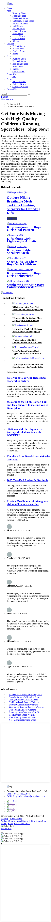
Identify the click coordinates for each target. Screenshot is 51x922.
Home (9, 8)
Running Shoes (19, 13)
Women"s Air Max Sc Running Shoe (25, 694)
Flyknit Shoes (18, 46)
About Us (11, 74)
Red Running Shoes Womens (22, 715)
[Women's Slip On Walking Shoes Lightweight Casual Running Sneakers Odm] (23, 314)
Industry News (19, 81)
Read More (12, 219)
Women (10, 43)
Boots (15, 54)
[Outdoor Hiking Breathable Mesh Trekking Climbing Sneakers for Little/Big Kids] (16, 192)
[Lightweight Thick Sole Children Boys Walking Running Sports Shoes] (22, 325)
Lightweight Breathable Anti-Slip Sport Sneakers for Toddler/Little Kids (27, 367)
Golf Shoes (17, 26)
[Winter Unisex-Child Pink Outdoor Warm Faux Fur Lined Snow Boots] (22, 336)
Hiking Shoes (35, 821)
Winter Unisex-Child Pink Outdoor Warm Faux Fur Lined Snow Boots (27, 342)
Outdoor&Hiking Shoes (23, 21)
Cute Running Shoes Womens (22, 710)
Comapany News (20, 86)
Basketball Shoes (20, 18)
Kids (9, 56)
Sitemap (4, 818)
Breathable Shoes (22, 823)
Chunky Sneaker (19, 31)
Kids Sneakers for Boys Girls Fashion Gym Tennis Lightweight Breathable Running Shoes (27, 309)
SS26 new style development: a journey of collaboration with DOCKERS (24, 432)
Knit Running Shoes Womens (22, 717)
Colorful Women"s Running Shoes (24, 697)
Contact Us (12, 89)
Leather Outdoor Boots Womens (23, 705)
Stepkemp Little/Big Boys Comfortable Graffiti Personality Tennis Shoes (25, 287)
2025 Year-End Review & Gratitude (27, 480)
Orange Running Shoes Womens (23, 699)
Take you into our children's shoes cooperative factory (26, 379)
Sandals (15, 69)
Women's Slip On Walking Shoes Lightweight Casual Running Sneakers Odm (27, 320)
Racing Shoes (18, 28)
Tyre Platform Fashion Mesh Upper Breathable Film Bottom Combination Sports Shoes (26, 353)
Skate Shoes (17, 33)
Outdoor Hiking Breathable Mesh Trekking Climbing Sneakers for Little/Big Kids (23, 205)
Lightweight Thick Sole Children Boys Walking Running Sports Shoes (27, 331)
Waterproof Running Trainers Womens (26, 707)
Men (9, 11)
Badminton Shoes (20, 23)
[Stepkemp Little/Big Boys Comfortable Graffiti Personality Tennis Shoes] (18, 281)
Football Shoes (19, 16)
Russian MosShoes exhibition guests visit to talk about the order (27, 503)
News (9, 79)
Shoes (10, 823)
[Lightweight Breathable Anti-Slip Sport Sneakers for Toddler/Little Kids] (28, 360)
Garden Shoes (18, 51)
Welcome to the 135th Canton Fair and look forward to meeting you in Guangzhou (27, 404)
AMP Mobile (16, 818)
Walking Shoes (8, 821)
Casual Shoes (18, 36)
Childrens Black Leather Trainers (24, 702)
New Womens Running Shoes (22, 720)
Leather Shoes (18, 38)
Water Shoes (18, 48)
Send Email (6, 828)
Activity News (19, 84)
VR (14, 76)
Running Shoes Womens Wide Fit (24, 712)
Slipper (15, 41)
